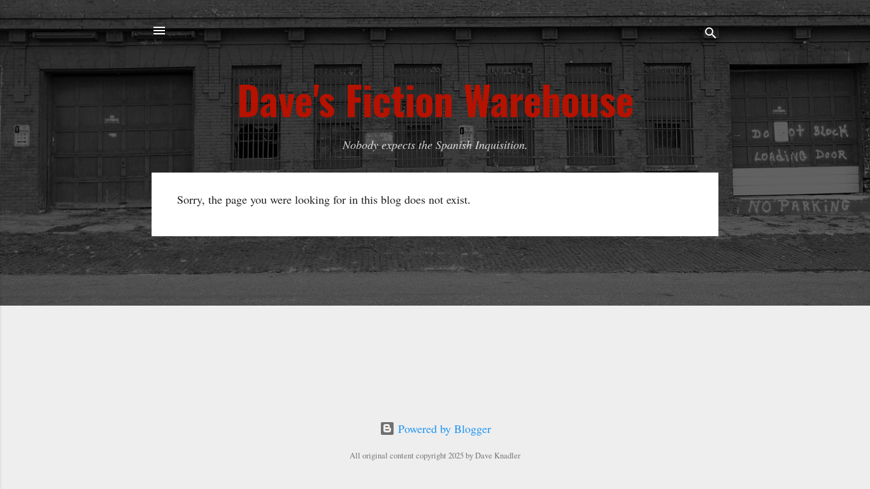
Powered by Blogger (443, 428)
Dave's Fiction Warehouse (435, 99)
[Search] (710, 34)
